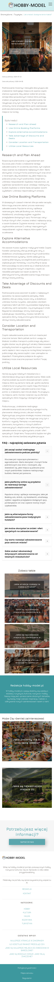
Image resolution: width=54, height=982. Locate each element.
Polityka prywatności (27, 968)
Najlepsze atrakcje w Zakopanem (27, 940)
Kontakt (27, 893)
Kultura (27, 912)
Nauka (27, 916)
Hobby (27, 909)
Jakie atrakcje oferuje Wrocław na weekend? (26, 661)
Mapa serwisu (27, 973)
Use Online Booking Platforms (24, 128)
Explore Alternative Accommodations (28, 132)
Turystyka (18, 14)
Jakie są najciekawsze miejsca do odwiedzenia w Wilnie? (26, 636)
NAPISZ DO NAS (27, 842)
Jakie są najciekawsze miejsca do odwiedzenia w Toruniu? (26, 610)
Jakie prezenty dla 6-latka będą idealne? (27, 741)
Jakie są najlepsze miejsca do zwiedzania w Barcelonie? (27, 949)
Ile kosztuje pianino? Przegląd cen (27, 944)
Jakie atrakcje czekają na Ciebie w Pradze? (27, 585)
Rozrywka (27, 920)
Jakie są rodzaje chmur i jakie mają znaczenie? (27, 955)
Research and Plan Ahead (22, 124)
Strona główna (6, 14)
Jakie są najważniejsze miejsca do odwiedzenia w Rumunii (27, 788)
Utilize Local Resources (21, 146)
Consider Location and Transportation (29, 142)
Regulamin (27, 978)
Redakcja (27, 889)
